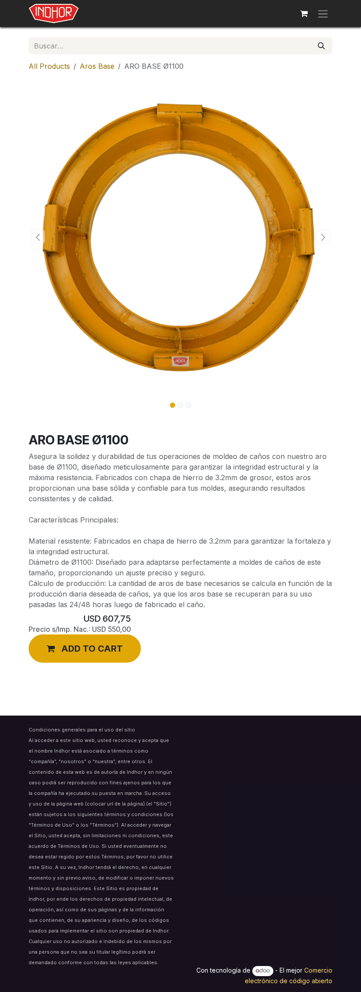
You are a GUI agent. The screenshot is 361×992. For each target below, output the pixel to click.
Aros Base (97, 66)
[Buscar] (321, 45)
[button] (38, 237)
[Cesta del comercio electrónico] (303, 13)
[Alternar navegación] (322, 13)
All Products (49, 66)
